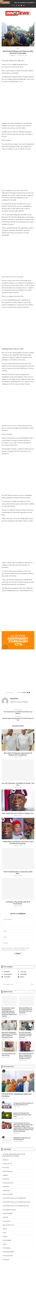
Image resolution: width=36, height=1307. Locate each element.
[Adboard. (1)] (18, 632)
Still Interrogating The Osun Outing (8, 1054)
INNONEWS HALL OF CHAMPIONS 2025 (16, 1206)
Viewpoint (6, 1259)
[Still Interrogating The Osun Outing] (9, 1046)
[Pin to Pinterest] (24, 692)
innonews (12, 55)
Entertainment (8, 1171)
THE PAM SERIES (8, 1252)
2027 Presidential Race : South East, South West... (18, 872)
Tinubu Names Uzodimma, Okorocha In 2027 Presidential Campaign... (18, 842)
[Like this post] (18, 692)
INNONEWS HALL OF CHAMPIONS (14, 1198)
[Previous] (11, 2)
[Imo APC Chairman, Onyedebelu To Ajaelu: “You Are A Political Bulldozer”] (18, 770)
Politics (5, 1236)
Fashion (5, 1175)
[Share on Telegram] (27, 692)
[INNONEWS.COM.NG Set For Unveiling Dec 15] (7, 1140)
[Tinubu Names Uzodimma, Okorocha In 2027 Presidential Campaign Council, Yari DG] (18, 828)
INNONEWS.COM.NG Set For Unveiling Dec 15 (22, 1138)
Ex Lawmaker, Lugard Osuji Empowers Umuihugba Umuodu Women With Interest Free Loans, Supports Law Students (9, 1012)
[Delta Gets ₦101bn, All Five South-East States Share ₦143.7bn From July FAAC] (26, 1001)
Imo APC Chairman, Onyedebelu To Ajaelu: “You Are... (18, 784)
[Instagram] (16, 5)
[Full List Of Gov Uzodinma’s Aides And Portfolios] (18, 1081)
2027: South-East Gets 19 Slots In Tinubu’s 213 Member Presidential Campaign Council (26, 1056)
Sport (5, 1244)
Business (5, 1160)
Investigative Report (9, 1209)
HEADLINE (6, 1190)
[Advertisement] (18, 102)
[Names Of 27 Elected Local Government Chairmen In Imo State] (7, 1115)
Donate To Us (7, 1163)
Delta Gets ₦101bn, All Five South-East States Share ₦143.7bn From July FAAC (25, 1010)
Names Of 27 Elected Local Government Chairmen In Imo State (22, 1114)
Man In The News (8, 1225)
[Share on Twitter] (22, 692)
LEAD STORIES (7, 1213)
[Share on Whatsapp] (25, 692)
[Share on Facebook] (20, 692)
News (5, 1232)
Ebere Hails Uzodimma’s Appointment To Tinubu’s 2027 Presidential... (18, 754)
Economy (6, 1167)
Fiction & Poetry (8, 1183)
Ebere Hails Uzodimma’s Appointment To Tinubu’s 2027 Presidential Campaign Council (9, 1035)
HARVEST (6, 1186)
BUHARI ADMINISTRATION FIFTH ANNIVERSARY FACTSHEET (13, 1155)
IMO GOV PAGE (8, 1194)
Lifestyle (5, 1217)
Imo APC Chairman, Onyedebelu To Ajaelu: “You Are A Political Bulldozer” (25, 1035)
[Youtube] (21, 5)
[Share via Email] (29, 692)
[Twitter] (14, 5)
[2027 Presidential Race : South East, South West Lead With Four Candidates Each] (18, 858)
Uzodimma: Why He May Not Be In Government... (18, 903)
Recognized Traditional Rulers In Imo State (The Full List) (23, 1104)
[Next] (13, 2)
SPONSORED (7, 1240)
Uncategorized (8, 1255)
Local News (6, 1221)
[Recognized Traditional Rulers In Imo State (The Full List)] (7, 1105)
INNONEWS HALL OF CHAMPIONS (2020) (16, 1202)
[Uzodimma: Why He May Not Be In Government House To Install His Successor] (18, 889)
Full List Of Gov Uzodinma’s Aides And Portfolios (16, 1095)
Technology (6, 1248)
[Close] (2, 2)
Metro (5, 1229)
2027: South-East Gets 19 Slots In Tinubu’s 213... (18, 813)
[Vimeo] (23, 5)
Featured (6, 1179)
